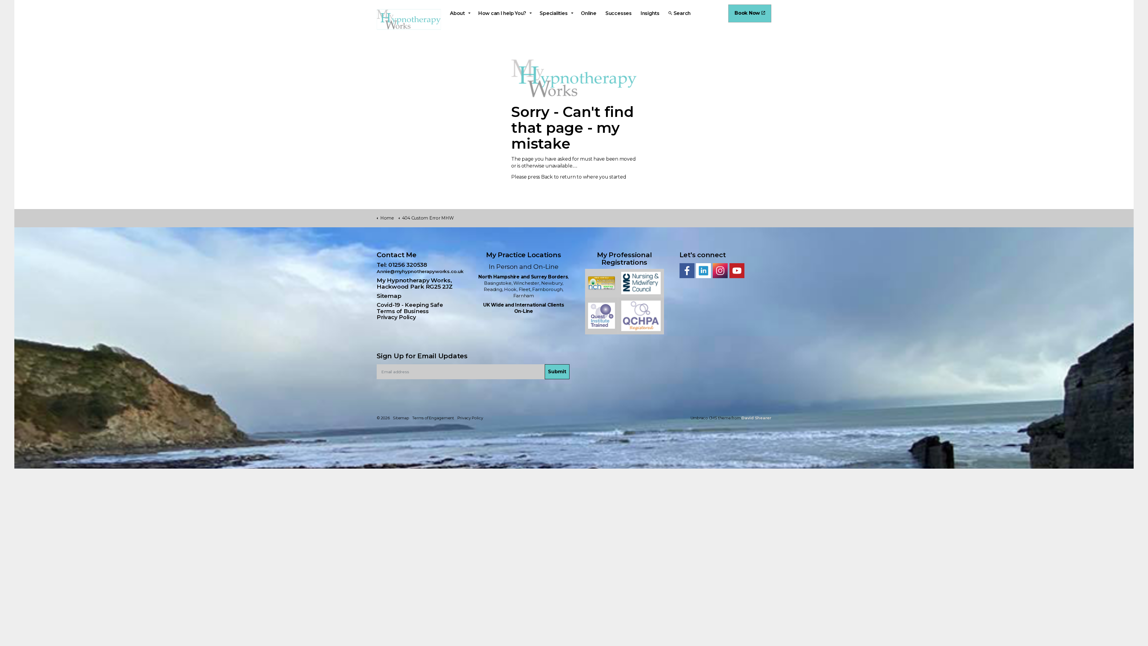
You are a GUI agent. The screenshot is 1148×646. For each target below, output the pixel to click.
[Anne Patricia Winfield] (641, 283)
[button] (557, 371)
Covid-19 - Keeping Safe (410, 304)
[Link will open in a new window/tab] (687, 270)
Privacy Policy (396, 317)
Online (588, 13)
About (457, 13)
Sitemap (389, 295)
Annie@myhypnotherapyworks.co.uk (420, 271)
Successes (618, 13)
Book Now (747, 13)
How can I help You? (502, 13)
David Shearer (756, 418)
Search (682, 13)
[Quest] (601, 315)
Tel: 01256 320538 (405, 264)
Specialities (553, 13)
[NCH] (601, 283)
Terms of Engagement (433, 418)
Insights (650, 13)
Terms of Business (403, 311)
